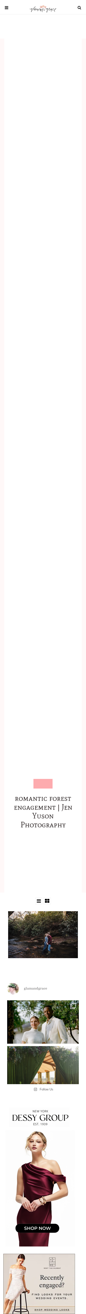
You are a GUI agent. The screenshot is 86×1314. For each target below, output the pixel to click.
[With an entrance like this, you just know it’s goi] (43, 1082)
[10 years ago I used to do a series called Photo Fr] (43, 1036)
